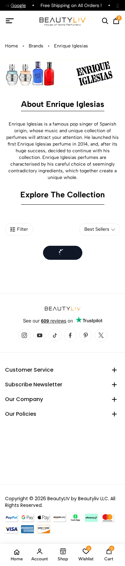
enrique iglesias (71, 46)
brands (36, 46)
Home (11, 46)
